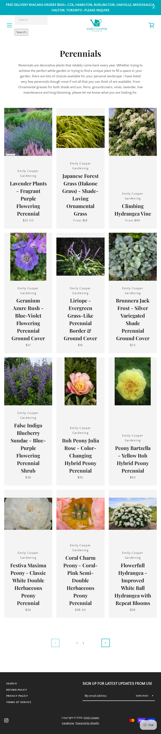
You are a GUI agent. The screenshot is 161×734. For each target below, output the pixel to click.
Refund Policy (16, 690)
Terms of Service (18, 702)
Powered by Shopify (87, 723)
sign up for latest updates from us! (117, 684)
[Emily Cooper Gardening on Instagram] (6, 720)
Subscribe (142, 696)
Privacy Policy (17, 696)
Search (21, 32)
